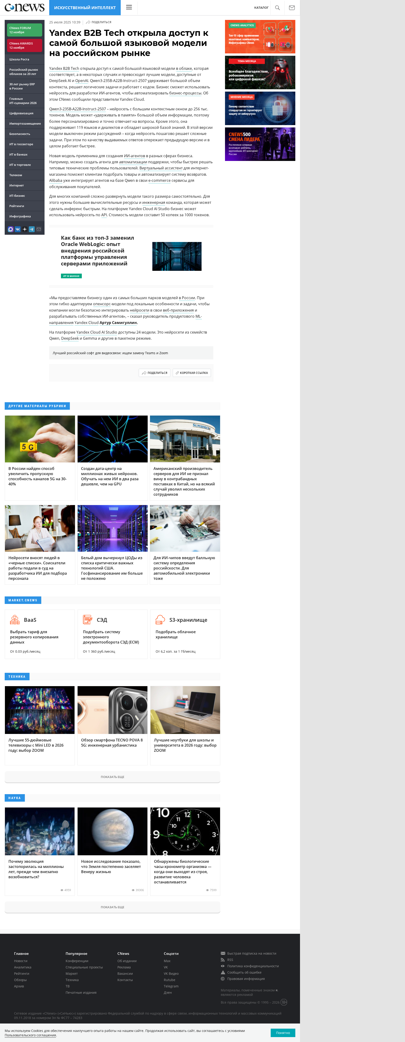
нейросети (139, 310)
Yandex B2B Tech (64, 68)
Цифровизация (21, 113)
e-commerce (159, 180)
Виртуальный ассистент (161, 168)
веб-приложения (178, 310)
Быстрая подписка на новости (251, 953)
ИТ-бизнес (17, 196)
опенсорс (102, 303)
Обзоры (20, 980)
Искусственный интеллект (85, 7)
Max (167, 961)
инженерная (153, 202)
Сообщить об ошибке (244, 972)
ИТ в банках (18, 154)
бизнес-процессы (185, 93)
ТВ (68, 986)
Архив (19, 986)
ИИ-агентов (134, 155)
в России (187, 297)
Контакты (125, 980)
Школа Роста (19, 59)
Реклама (124, 967)
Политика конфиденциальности (253, 966)
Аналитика (22, 967)
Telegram (171, 986)
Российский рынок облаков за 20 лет (23, 71)
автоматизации (133, 161)
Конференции (77, 961)
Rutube (169, 980)
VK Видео (171, 973)
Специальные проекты (84, 967)
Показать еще (112, 777)
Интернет (16, 185)
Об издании (127, 961)
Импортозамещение (25, 123)
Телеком (15, 175)
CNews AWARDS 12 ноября (21, 45)
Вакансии (125, 973)
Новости (20, 961)
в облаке (184, 68)
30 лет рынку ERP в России (22, 86)
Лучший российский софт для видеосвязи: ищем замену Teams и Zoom (110, 353)
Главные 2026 (23, 101)
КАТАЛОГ (261, 7)
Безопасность (19, 134)
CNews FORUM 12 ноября (20, 30)
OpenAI (81, 80)
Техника (72, 980)
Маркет (72, 973)
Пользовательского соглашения (30, 1035)
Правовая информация (246, 978)
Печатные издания (81, 992)
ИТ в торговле (20, 165)
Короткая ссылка (194, 373)
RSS (230, 959)
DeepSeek (70, 338)
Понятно (283, 1033)
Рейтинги (16, 206)
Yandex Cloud (87, 322)
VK (166, 967)
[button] (277, 8)
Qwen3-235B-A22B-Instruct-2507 (77, 109)
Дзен (168, 992)
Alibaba (55, 180)
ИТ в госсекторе (21, 144)
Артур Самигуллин (118, 322)
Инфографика (20, 216)
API (104, 214)
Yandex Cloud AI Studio (96, 332)
